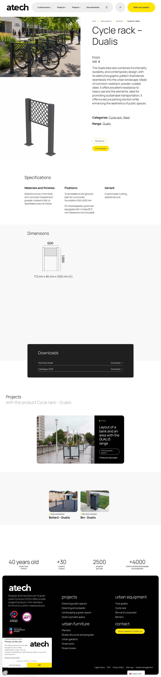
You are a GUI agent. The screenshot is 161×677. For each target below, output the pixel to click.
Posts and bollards (57, 514)
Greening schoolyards (73, 608)
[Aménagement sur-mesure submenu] (50, 7)
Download (115, 362)
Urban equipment (106, 21)
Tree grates (121, 603)
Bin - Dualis (88, 517)
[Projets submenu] (80, 7)
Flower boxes (69, 648)
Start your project (141, 7)
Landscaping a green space (76, 612)
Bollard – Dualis (59, 517)
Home (94, 21)
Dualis (107, 124)
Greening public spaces (107, 451)
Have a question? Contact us (130, 631)
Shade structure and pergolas (78, 634)
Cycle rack (119, 21)
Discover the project (109, 458)
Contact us (99, 141)
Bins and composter (89, 514)
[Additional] (106, 7)
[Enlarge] (77, 20)
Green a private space (73, 617)
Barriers (119, 617)
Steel (126, 117)
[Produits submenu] (65, 7)
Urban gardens (70, 639)
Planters (66, 630)
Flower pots (68, 643)
